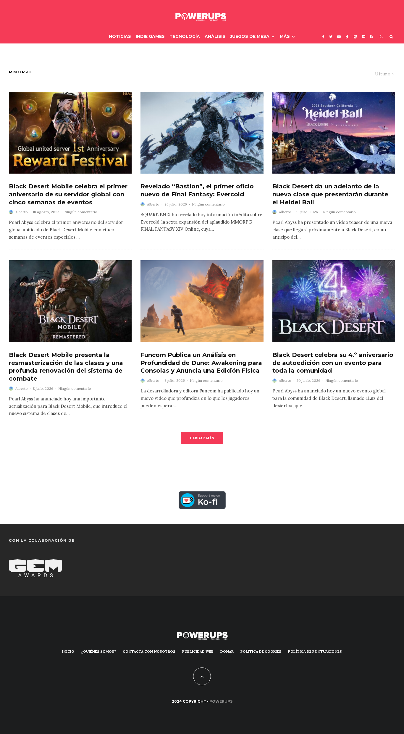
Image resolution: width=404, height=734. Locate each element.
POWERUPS (220, 701)
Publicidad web (198, 651)
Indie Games (150, 36)
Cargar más (202, 438)
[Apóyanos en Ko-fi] (202, 496)
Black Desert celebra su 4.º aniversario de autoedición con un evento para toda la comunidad (332, 362)
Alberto (21, 212)
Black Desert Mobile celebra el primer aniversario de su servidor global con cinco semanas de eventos (68, 194)
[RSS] (371, 36)
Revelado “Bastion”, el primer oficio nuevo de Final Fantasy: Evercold (197, 190)
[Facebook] (323, 36)
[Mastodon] (355, 36)
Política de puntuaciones (315, 651)
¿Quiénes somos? (98, 651)
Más (285, 36)
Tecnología (184, 36)
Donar (227, 651)
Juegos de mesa (249, 36)
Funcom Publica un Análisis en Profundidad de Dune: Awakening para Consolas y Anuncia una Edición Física (201, 362)
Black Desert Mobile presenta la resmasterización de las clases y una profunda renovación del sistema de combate (66, 366)
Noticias (120, 36)
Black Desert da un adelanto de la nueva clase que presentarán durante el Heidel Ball (330, 194)
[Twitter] (331, 36)
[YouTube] (339, 36)
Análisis (215, 36)
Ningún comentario (80, 212)
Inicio (68, 651)
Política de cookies (260, 651)
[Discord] (364, 36)
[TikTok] (347, 36)
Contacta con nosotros (149, 651)
